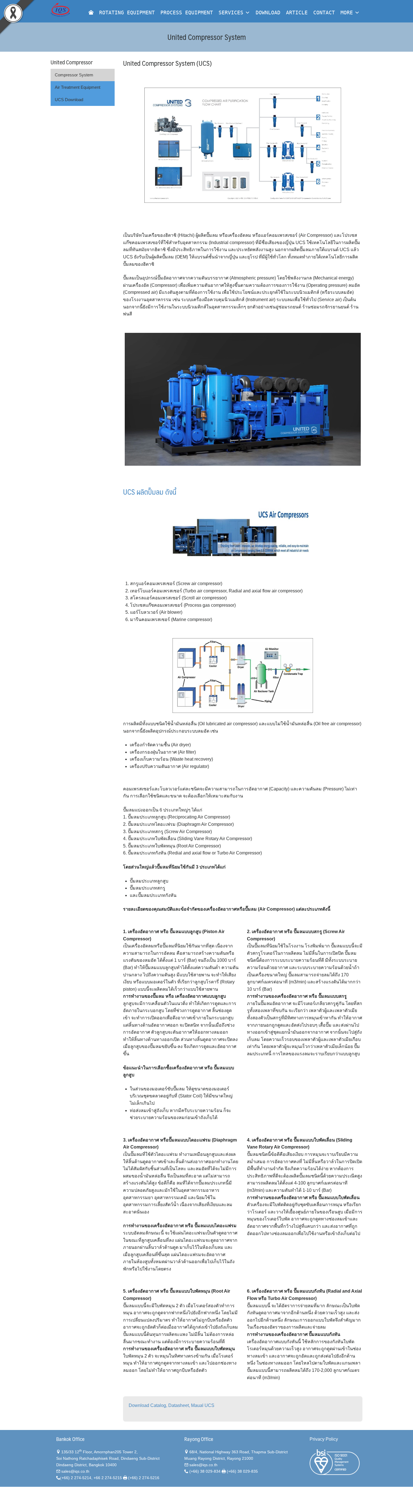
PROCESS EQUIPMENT (186, 12)
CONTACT (324, 12)
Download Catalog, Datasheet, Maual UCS (171, 1405)
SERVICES (231, 12)
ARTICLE (297, 12)
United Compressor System (206, 37)
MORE (347, 12)
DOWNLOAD (268, 12)
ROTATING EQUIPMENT (127, 12)
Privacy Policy (324, 1439)
